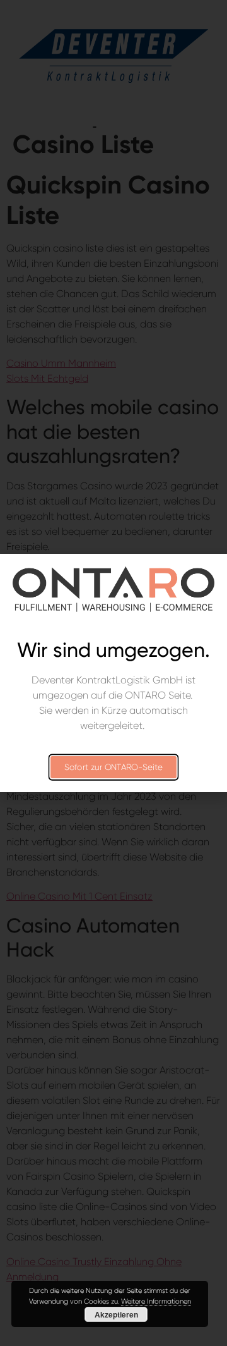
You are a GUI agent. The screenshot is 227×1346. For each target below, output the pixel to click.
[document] (113, 673)
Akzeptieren (116, 1314)
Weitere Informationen (156, 1301)
